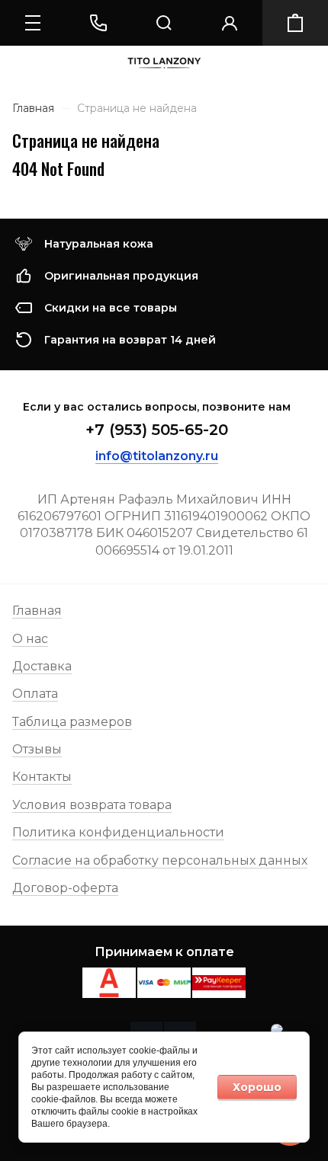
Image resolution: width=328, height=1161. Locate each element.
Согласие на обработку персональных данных (159, 860)
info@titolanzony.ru (156, 456)
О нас (30, 639)
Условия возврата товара (92, 805)
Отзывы (37, 749)
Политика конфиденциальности (118, 832)
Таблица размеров (72, 722)
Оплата (35, 693)
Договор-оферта (65, 888)
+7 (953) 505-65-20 (156, 430)
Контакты (42, 776)
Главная (37, 610)
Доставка (42, 666)
